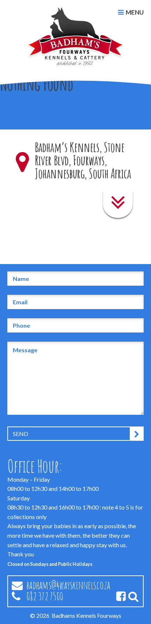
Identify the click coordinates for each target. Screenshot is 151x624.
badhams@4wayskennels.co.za (68, 585)
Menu (135, 12)
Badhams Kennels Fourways (86, 615)
